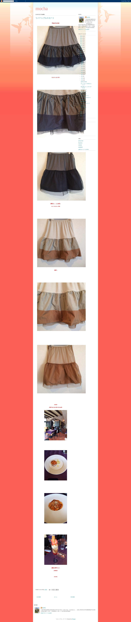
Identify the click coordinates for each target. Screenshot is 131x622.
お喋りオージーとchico (83, 149)
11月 (82, 61)
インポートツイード (85, 103)
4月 (82, 74)
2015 (81, 55)
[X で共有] (55, 589)
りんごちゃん (84, 93)
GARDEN (80, 147)
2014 (81, 57)
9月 (82, 64)
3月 (82, 76)
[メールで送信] (52, 589)
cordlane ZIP (83, 91)
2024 (81, 38)
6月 (82, 70)
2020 (81, 45)
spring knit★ (83, 101)
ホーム (55, 597)
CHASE (80, 145)
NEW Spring (83, 107)
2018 (81, 49)
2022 (81, 42)
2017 (81, 51)
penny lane (80, 140)
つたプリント (84, 89)
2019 (81, 47)
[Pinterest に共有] (58, 589)
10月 (82, 62)
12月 (82, 59)
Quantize (80, 143)
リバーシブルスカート (86, 97)
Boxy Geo (83, 99)
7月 (82, 68)
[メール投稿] (49, 589)
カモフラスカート (85, 95)
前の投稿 (73, 597)
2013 (81, 112)
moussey (83, 105)
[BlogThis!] (53, 589)
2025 (81, 36)
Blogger (73, 619)
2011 (81, 115)
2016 (81, 53)
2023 (81, 40)
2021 (81, 43)
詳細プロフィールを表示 (83, 29)
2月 (82, 78)
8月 (82, 66)
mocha (42, 8)
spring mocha (84, 81)
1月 (82, 80)
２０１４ (83, 109)
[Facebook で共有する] (56, 589)
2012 (81, 113)
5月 (82, 72)
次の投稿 (39, 597)
